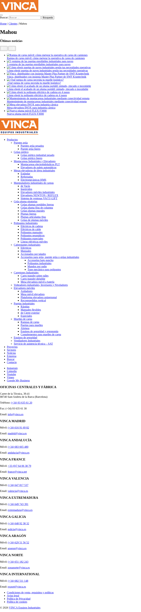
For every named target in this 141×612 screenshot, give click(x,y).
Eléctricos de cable (31, 229)
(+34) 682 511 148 (18, 580)
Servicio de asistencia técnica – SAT (33, 343)
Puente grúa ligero (30, 148)
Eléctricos (26, 247)
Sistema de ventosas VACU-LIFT (39, 198)
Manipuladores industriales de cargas (34, 182)
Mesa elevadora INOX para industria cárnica (31, 107)
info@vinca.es (15, 414)
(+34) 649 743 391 (18, 504)
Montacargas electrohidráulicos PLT (40, 164)
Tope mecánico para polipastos (44, 269)
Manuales (26, 250)
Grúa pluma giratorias (25, 201)
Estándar (25, 173)
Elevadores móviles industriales (38, 192)
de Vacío (25, 186)
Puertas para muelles (32, 325)
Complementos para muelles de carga (41, 334)
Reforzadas (27, 176)
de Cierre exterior (30, 312)
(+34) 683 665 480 (18, 446)
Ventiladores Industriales (27, 340)
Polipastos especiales (32, 238)
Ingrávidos (26, 189)
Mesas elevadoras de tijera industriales (34, 170)
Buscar (10, 359)
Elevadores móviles (24, 288)
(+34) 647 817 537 (18, 485)
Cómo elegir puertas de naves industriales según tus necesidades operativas (47, 70)
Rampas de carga (30, 322)
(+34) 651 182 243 (18, 561)
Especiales (26, 315)
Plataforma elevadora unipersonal (39, 297)
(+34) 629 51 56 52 (18, 542)
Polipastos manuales (31, 232)
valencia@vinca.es (18, 490)
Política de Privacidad (18, 598)
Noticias (11, 353)
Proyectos (12, 346)
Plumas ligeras (28, 213)
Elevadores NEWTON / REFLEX (39, 195)
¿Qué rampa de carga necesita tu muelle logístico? (34, 82)
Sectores (11, 349)
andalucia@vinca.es (18, 452)
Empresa (11, 356)
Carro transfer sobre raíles (34, 275)
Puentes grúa (21, 142)
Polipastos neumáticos (33, 235)
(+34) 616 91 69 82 (18, 427)
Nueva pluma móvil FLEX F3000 (25, 113)
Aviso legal (13, 595)
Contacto (12, 362)
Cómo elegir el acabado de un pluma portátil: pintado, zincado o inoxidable (47, 89)
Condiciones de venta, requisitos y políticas (30, 592)
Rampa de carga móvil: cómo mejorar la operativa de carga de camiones (46, 58)
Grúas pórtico (21, 152)
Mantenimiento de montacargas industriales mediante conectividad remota (47, 101)
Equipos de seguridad (25, 337)
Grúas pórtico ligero (31, 158)
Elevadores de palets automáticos (38, 167)
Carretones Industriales (26, 272)
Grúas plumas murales (33, 210)
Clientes (13, 23)
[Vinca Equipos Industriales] (19, 11)
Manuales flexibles (31, 309)
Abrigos (25, 328)
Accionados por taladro (33, 254)
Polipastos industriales (26, 223)
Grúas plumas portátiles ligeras (37, 204)
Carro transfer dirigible (33, 278)
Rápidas (25, 306)
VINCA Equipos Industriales (24, 607)
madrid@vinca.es (17, 433)
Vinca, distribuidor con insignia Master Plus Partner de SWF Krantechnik (46, 76)
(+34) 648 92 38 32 (18, 523)
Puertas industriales (24, 303)
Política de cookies (17, 601)
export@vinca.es (17, 586)
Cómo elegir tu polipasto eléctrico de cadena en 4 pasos (37, 95)
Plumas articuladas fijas (33, 216)
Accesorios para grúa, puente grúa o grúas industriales (50, 257)
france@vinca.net (17, 471)
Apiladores (26, 291)
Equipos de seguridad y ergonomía (39, 331)
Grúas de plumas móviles (34, 220)
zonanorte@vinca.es (19, 567)
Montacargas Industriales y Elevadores (35, 161)
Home (3, 23)
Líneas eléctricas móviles (34, 241)
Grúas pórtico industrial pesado (37, 155)
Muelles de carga (23, 319)
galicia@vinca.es (17, 529)
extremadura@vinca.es (20, 510)
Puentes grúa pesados (32, 145)
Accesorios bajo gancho (40, 260)
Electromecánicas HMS (33, 179)
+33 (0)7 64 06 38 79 (19, 465)
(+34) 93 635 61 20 (21, 402)
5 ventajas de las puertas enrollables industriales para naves (38, 64)
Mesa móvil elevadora (33, 294)
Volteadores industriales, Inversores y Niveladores (41, 284)
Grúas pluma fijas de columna (37, 207)
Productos (12, 139)
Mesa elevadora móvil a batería (37, 281)
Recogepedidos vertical (33, 300)
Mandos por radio (37, 266)
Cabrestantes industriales (27, 244)
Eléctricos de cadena (32, 226)
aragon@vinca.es (17, 548)
